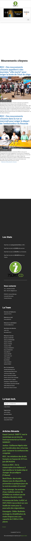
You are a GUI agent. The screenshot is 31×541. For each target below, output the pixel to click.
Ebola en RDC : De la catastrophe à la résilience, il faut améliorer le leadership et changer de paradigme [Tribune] (15, 470)
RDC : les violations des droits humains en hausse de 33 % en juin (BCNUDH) (15, 459)
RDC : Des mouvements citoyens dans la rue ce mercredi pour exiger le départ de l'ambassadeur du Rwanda (14, 120)
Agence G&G (24, 535)
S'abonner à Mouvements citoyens (9, 161)
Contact (4, 526)
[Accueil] (15, 4)
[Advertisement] (15, 40)
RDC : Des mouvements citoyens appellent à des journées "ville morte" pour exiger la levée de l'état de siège (15, 71)
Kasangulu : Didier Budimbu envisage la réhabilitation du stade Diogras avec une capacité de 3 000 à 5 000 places (14, 516)
